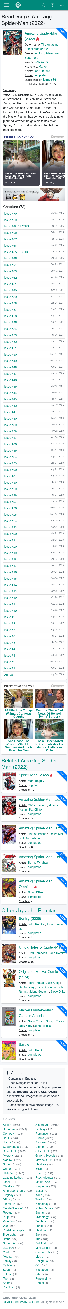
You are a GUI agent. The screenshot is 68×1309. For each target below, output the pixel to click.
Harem (44, 1173)
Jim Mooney (26, 987)
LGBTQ (11, 1248)
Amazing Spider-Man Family (41, 828)
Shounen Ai (46, 1252)
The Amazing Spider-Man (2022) (41, 46)
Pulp (10, 1217)
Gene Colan (36, 1021)
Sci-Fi (11, 1138)
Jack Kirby (52, 983)
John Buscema (46, 987)
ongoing (33, 785)
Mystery (12, 1155)
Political (44, 1243)
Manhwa (45, 1164)
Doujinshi (11, 1287)
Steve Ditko (35, 892)
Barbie (24, 1044)
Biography (13, 1234)
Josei (10, 1182)
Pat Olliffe (35, 809)
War (9, 1226)
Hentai (42, 1283)
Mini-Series (46, 1248)
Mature (12, 1160)
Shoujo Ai (13, 1243)
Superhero (31, 57)
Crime (11, 1168)
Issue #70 (49, 79)
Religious (44, 1261)
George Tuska (55, 1021)
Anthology (45, 1204)
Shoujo (12, 1164)
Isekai (43, 1190)
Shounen (45, 1142)
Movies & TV (48, 1160)
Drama (44, 1138)
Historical (13, 1173)
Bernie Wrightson (39, 862)
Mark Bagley (36, 781)
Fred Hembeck (37, 953)
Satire (9, 1283)
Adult (42, 1195)
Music (42, 1256)
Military (11, 1199)
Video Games (48, 1208)
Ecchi (43, 1168)
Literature (13, 1204)
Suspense (45, 1186)
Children (12, 1186)
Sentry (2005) (30, 918)
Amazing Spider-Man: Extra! (41, 799)
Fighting (11, 1265)
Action (39, 53)
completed (40, 75)
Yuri (41, 1239)
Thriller (43, 1226)
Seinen (44, 1147)
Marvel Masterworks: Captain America (36, 1012)
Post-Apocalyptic (17, 1230)
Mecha (11, 1256)
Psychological (48, 1177)
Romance (46, 1133)
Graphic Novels (49, 1155)
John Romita (42, 71)
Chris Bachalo (37, 805)
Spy (41, 1234)
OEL (41, 1265)
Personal (43, 1278)
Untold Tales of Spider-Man (40, 947)
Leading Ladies (17, 1177)
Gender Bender (16, 1208)
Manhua (44, 1230)
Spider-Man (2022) (34, 774)
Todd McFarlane (29, 838)
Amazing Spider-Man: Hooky (42, 856)
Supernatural (16, 1147)
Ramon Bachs (37, 834)
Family (10, 1261)
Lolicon (10, 1274)
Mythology (45, 1217)
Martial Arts (46, 1182)
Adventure (52, 53)
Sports (43, 1212)
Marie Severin (39, 991)
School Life (14, 1151)
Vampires (13, 1221)
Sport (9, 1269)
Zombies (44, 1221)
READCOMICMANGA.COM (21, 1302)
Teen (8, 1278)
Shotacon (44, 1269)
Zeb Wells (41, 62)
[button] (6, 5)
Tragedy (12, 1195)
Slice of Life (47, 1151)
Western (44, 1199)
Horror (11, 1142)
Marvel (43, 66)
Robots (11, 1212)
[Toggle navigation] (62, 5)
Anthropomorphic (18, 1190)
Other (42, 1274)
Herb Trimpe (36, 983)
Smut (10, 1239)
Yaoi (9, 1252)
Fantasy (45, 1129)
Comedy (13, 1133)
